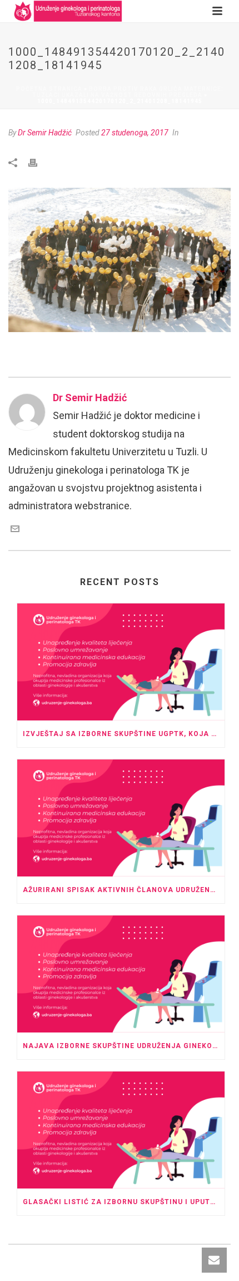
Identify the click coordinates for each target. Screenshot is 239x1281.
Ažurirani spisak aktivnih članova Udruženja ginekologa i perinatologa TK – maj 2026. (124, 890)
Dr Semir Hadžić (45, 132)
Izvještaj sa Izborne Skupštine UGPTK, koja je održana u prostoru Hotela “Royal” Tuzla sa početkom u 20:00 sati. (124, 734)
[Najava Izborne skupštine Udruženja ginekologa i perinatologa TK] (121, 973)
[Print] (38, 162)
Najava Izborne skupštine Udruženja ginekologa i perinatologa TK (124, 1046)
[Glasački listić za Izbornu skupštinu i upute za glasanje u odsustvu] (121, 1130)
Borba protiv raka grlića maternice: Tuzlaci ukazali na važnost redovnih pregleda (127, 92)
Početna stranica (49, 89)
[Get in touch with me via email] (15, 529)
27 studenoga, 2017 (134, 132)
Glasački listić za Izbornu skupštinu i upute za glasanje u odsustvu (124, 1202)
